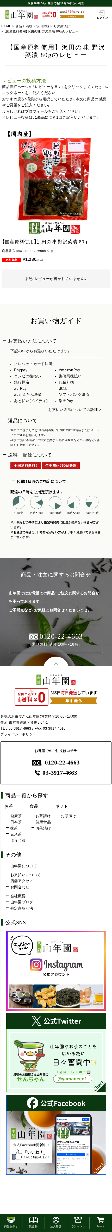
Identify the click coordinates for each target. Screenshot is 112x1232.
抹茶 (14, 828)
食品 (18, 26)
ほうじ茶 (18, 840)
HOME (6, 26)
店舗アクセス (21, 881)
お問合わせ (20, 887)
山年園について (23, 866)
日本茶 (16, 822)
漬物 (29, 26)
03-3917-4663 (20, 728)
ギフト (61, 806)
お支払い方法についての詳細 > (75, 410)
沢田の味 (43, 26)
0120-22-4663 (62, 762)
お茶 (8, 806)
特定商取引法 (21, 908)
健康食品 (43, 822)
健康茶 (16, 816)
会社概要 (18, 896)
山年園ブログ (21, 902)
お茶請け (43, 816)
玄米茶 (16, 834)
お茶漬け (43, 828)
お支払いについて (25, 875)
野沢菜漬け (62, 26)
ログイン (102, 17)
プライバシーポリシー (18, 734)
